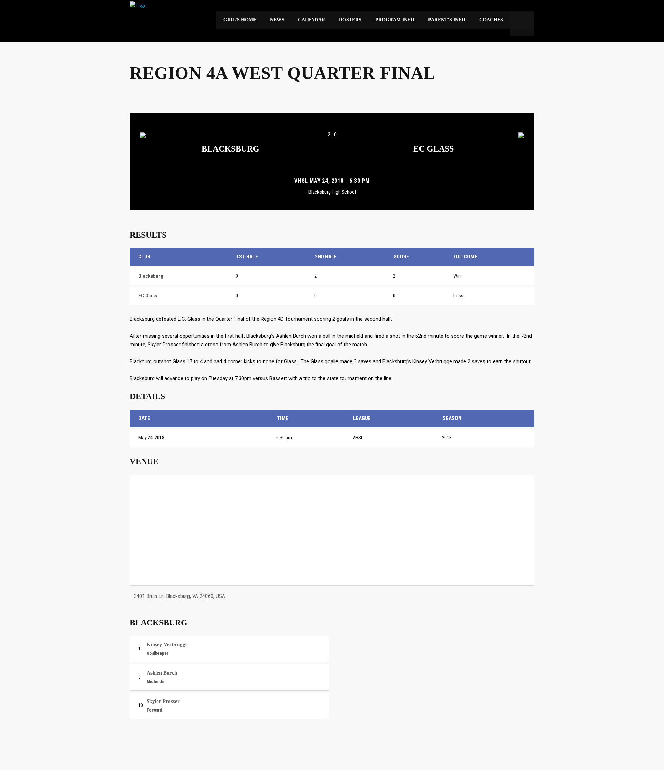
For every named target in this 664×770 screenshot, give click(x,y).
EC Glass (433, 148)
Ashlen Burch (162, 673)
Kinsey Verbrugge (167, 644)
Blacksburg (230, 148)
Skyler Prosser (163, 701)
